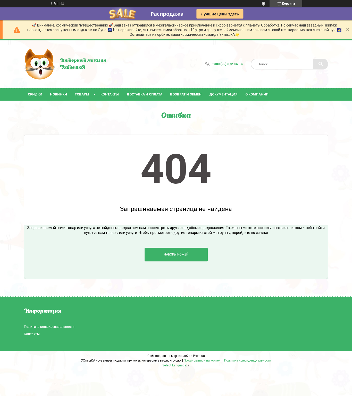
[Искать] (320, 64)
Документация (223, 94)
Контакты (109, 94)
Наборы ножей (176, 254)
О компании (257, 94)
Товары (82, 94)
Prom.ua (199, 356)
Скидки (35, 94)
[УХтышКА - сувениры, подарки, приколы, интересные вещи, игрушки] (39, 64)
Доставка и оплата (144, 94)
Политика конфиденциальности (49, 327)
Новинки (58, 94)
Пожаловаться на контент (203, 360)
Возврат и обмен (186, 94)
